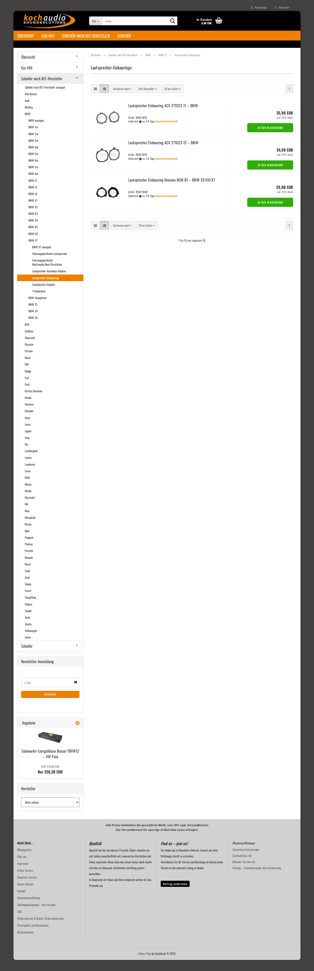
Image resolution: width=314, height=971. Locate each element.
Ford (27, 384)
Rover (28, 564)
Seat (27, 577)
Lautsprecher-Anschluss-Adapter (49, 271)
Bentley (29, 107)
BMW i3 (32, 180)
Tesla (27, 617)
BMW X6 (33, 234)
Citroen (29, 351)
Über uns (21, 856)
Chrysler (29, 344)
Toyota (28, 624)
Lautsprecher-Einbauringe (45, 278)
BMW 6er (33, 160)
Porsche (29, 551)
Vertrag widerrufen (175, 884)
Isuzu (27, 418)
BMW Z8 (33, 317)
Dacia (28, 357)
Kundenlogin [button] (260, 7)
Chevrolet (30, 338)
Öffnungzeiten (24, 850)
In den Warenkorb (270, 128)
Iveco (27, 424)
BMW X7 (33, 240)
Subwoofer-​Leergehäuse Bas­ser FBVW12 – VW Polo (50, 754)
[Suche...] (172, 21)
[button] (95, 88)
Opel (27, 531)
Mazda (28, 491)
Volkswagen (31, 631)
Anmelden (50, 694)
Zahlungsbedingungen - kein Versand (36, 905)
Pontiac (29, 544)
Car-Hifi (47, 36)
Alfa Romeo (31, 94)
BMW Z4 (33, 311)
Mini (27, 511)
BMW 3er (33, 140)
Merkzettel (283, 7)
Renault (29, 557)
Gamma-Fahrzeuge (246, 850)
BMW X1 (33, 200)
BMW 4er (33, 147)
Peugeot (29, 537)
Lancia (28, 457)
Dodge (28, 371)
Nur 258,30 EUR (50, 769)
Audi (27, 100)
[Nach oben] (300, 963)
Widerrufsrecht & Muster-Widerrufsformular (40, 918)
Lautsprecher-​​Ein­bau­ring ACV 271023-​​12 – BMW (163, 142)
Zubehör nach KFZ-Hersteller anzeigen (45, 87)
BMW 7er (33, 167)
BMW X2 (33, 207)
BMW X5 (33, 227)
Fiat (27, 378)
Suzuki (28, 611)
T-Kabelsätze (39, 291)
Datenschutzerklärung (28, 898)
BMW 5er (33, 154)
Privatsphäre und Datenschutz (33, 925)
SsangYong (30, 597)
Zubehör (124, 36)
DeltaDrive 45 (242, 856)
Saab (27, 571)
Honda (28, 397)
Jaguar (28, 431)
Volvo (28, 637)
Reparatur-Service (27, 877)
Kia (26, 444)
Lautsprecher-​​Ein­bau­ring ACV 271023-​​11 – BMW (163, 105)
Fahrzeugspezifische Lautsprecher (49, 253)
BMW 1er (33, 127)
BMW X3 (33, 213)
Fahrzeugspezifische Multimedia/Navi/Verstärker (47, 262)
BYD (27, 324)
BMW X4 (33, 220)
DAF (27, 364)
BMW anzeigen (36, 120)
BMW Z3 (33, 304)
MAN (27, 477)
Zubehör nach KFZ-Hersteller (86, 36)
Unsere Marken (25, 884)
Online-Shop (144, 953)
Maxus (28, 484)
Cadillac (29, 331)
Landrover (30, 464)
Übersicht (25, 36)
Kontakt (21, 891)
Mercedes (30, 497)
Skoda (28, 584)
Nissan (28, 524)
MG (26, 504)
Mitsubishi (30, 517)
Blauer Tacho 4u (244, 862)
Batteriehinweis (25, 932)
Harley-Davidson (33, 391)
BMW (27, 114)
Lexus (28, 471)
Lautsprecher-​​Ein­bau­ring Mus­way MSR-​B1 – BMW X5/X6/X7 (171, 180)
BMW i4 (32, 187)
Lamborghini (31, 451)
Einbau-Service (25, 870)
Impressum (22, 863)
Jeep (27, 437)
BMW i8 (32, 194)
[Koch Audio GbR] (49, 21)
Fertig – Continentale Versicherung (257, 868)
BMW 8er (33, 173)
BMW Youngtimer (37, 298)
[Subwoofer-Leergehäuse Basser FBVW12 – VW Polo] (50, 737)
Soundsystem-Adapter (43, 284)
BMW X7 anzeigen (41, 247)
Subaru (28, 604)
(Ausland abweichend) (167, 121)
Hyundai (29, 411)
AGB (19, 911)
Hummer (29, 404)
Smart (28, 591)
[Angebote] (77, 723)
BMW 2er (33, 134)
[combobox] (122, 88)
